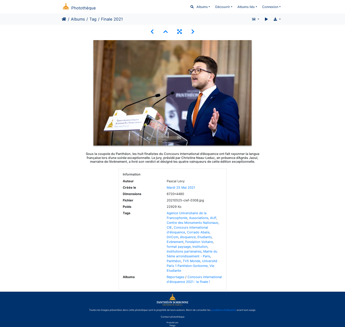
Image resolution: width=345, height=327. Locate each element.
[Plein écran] (179, 32)
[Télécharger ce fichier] (277, 19)
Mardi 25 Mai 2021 (181, 187)
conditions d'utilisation (223, 309)
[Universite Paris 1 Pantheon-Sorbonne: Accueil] (172, 304)
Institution (199, 247)
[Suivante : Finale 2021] (192, 32)
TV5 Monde (191, 261)
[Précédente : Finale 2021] (152, 32)
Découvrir (222, 7)
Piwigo (172, 325)
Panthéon (174, 261)
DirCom (172, 237)
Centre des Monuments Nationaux (192, 223)
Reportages (175, 277)
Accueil (64, 19)
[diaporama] (266, 19)
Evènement (175, 242)
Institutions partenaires (184, 251)
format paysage (179, 247)
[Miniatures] (165, 32)
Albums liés (246, 7)
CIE (169, 227)
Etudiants (204, 237)
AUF (213, 218)
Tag (92, 19)
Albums (202, 7)
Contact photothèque (172, 316)
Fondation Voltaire (199, 242)
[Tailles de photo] (255, 19)
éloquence (188, 237)
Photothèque (83, 8)
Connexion (270, 7)
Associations (198, 218)
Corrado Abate (198, 232)
